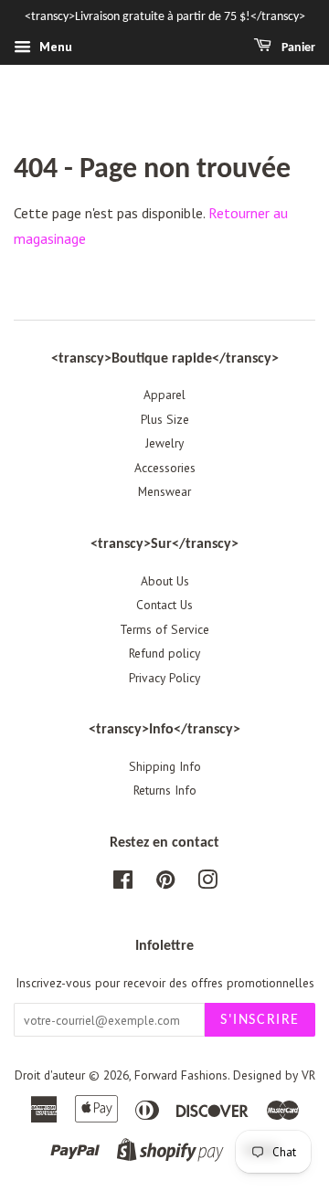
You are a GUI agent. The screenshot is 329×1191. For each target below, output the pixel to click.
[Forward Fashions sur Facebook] (122, 883)
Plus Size (165, 419)
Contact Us (164, 604)
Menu (54, 46)
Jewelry (164, 443)
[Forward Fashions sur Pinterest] (165, 883)
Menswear (164, 491)
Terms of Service (164, 629)
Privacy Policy (164, 677)
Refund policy (164, 653)
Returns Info (164, 790)
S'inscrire (260, 1020)
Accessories (165, 467)
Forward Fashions (181, 1075)
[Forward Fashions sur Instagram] (207, 883)
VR (308, 1075)
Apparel (164, 394)
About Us (165, 581)
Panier (297, 48)
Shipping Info (165, 766)
